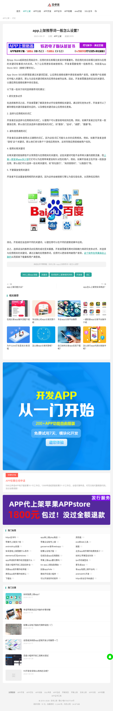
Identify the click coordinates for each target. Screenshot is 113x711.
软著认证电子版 (49, 551)
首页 (18, 11)
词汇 (88, 274)
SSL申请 (47, 692)
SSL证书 (88, 11)
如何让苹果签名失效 (86, 555)
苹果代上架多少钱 (15, 542)
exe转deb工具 (83, 542)
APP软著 (68, 11)
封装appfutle (48, 569)
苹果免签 (65, 692)
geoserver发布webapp (52, 546)
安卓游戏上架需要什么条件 (18, 551)
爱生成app (82, 564)
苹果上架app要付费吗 (51, 560)
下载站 (10, 578)
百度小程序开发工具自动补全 (19, 564)
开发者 (79, 274)
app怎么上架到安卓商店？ (94, 287)
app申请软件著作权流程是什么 (20, 560)
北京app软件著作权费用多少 (89, 551)
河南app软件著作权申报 (17, 569)
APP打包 (29, 692)
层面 (79, 546)
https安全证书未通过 (86, 578)
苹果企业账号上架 (50, 542)
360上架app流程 (29, 274)
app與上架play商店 (50, 537)
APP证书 (58, 11)
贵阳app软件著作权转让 (17, 574)
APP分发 (37, 11)
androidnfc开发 (84, 574)
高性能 (80, 537)
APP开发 (47, 11)
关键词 (44, 274)
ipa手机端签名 (83, 560)
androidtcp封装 (14, 546)
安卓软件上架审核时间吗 (61, 274)
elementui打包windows (17, 555)
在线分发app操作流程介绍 (18, 319)
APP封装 (38, 692)
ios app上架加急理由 (51, 564)
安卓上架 (56, 5)
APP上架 (27, 11)
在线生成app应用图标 (51, 555)
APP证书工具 (56, 696)
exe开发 (78, 11)
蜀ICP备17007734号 (66, 701)
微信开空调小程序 (50, 574)
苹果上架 (74, 692)
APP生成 (56, 692)
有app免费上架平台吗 (86, 569)
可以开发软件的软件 (50, 578)
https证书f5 (12, 537)
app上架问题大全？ (15, 287)
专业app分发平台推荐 (67, 319)
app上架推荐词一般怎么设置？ (56, 30)
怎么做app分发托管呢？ (42, 345)
